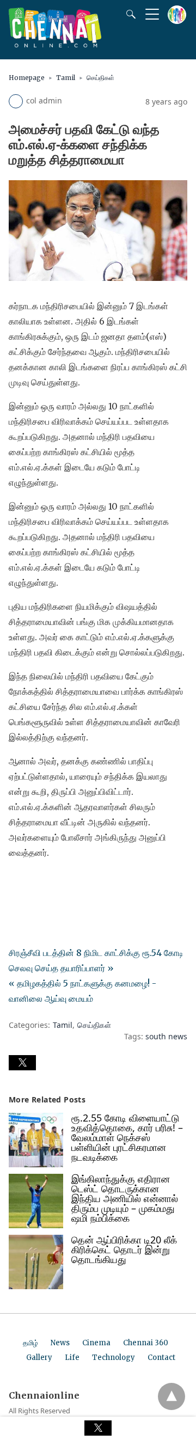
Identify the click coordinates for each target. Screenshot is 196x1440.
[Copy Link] (69, 883)
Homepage (27, 77)
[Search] (128, 14)
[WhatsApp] (52, 883)
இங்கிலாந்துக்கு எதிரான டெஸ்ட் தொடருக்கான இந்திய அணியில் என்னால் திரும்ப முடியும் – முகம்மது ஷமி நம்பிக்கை (124, 1198)
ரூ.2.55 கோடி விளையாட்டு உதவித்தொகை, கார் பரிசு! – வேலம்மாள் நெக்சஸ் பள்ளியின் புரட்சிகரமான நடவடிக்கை (127, 1137)
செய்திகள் (100, 77)
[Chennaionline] (55, 44)
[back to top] (171, 1396)
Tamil (65, 77)
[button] (22, 1062)
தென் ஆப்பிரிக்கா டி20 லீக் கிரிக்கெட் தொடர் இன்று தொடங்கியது (124, 1249)
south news (166, 1036)
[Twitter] (35, 883)
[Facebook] (17, 883)
